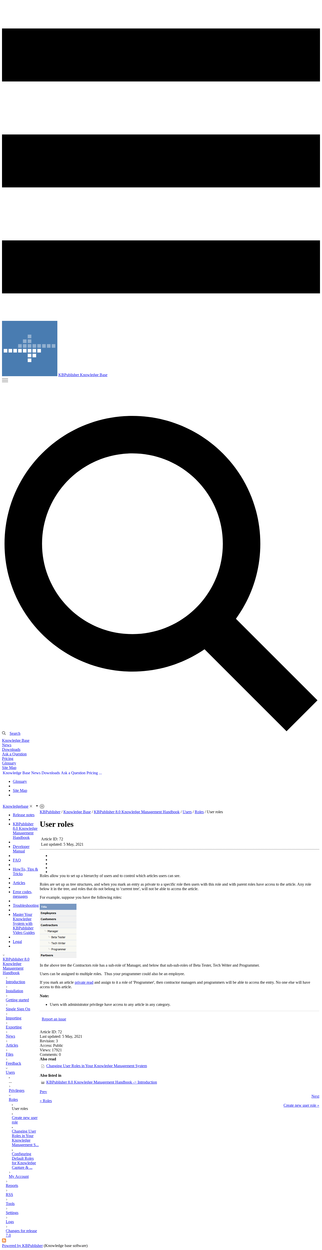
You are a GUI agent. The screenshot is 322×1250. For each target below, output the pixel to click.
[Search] (161, 573)
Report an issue (54, 1019)
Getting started (17, 1000)
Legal (17, 941)
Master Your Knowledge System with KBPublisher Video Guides (24, 923)
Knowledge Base (15, 740)
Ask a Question (14, 754)
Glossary (9, 763)
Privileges (16, 1090)
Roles (13, 1099)
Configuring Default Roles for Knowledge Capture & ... (24, 1161)
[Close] (31, 806)
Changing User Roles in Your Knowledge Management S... (25, 1138)
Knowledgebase (15, 806)
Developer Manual (21, 848)
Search (15, 733)
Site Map (9, 767)
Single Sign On (18, 1009)
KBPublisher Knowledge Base (82, 375)
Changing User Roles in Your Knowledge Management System (96, 1066)
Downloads (11, 749)
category (163, 1004)
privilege (96, 1004)
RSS (9, 1194)
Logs (10, 1222)
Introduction (15, 982)
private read (84, 982)
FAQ (17, 860)
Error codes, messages (22, 894)
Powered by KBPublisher (22, 1245)
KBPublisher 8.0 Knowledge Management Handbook (25, 831)
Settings (12, 1213)
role (180, 884)
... (10, 1081)
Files (9, 1054)
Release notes (23, 815)
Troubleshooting (26, 905)
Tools (10, 1203)
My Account (19, 1176)
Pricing (7, 758)
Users (10, 1072)
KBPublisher (50, 812)
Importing (13, 1018)
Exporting (14, 1027)
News (6, 745)
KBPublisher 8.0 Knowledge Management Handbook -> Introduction (101, 1082)
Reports (12, 1185)
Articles (19, 883)
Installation (14, 991)
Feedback (13, 1063)
